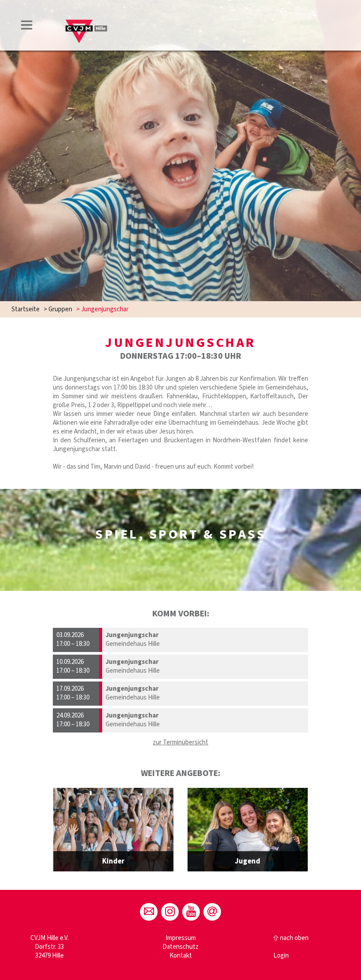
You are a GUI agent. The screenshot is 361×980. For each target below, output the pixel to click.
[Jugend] (248, 829)
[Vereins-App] (212, 912)
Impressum (181, 938)
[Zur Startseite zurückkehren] (87, 16)
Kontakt (180, 955)
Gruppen (60, 309)
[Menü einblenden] (26, 26)
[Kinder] (113, 829)
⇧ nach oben (291, 938)
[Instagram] (170, 912)
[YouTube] (191, 912)
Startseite (25, 309)
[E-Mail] (149, 912)
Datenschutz (180, 946)
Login (281, 955)
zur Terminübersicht (180, 742)
